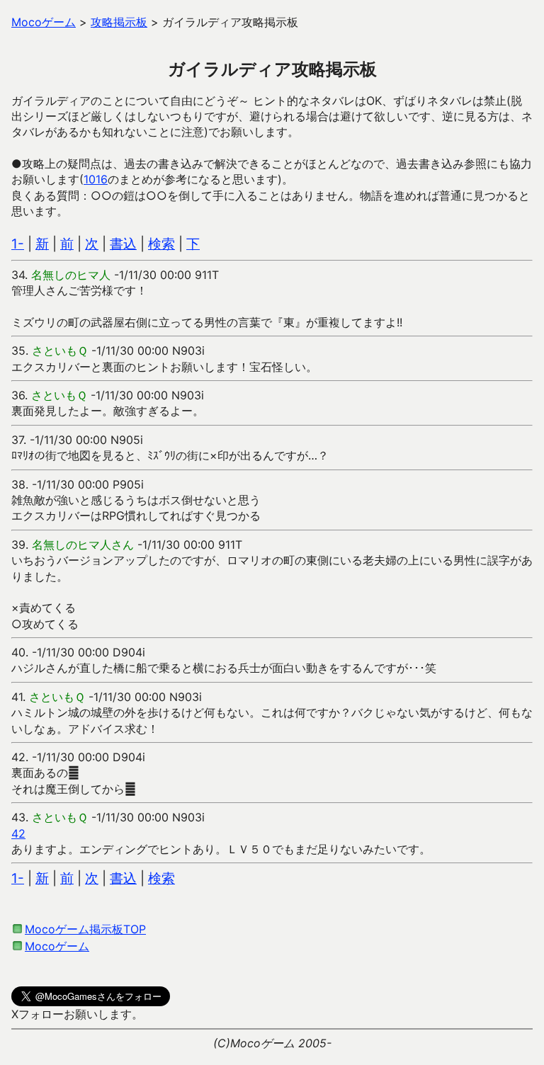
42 (18, 833)
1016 (96, 179)
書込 (123, 244)
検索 (161, 244)
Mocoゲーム (57, 946)
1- (17, 244)
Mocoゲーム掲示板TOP (85, 929)
